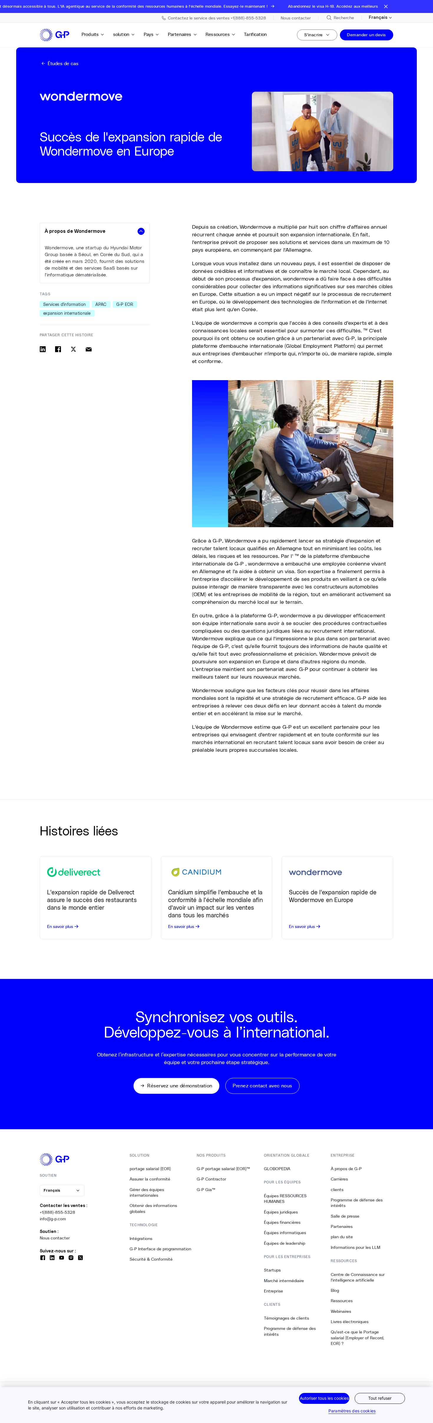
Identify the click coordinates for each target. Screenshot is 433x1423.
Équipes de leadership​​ (284, 1243)
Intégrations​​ (141, 1238)
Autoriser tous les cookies (324, 1398)
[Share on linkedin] (43, 349)
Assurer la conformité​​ (150, 1179)
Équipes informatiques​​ (285, 1232)
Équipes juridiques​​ (281, 1212)
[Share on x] (73, 349)
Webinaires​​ (341, 1311)
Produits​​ (90, 34)
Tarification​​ (255, 34)
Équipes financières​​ (282, 1222)
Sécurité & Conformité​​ (151, 1259)
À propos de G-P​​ (346, 1168)
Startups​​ (272, 1270)
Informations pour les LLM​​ (356, 1247)
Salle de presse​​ (345, 1216)
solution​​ (121, 34)
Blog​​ (335, 1290)
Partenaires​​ (180, 34)
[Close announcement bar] (386, 6)
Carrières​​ (339, 1179)
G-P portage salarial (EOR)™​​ (223, 1168)
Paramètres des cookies (352, 1410)
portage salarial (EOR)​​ (150, 1168)
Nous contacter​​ (55, 1238)
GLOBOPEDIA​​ (277, 1168)
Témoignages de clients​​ (286, 1318)
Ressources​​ (218, 34)
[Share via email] (89, 349)
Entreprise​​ (273, 1291)
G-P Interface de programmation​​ (160, 1248)
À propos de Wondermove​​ (75, 231)
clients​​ (337, 1189)
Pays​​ (149, 34)
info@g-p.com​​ (53, 1218)
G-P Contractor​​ (212, 1179)
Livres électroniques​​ (350, 1321)
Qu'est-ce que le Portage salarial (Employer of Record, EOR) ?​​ (357, 1338)
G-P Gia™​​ (206, 1189)
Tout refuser (379, 1398)
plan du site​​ (342, 1236)
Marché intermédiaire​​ (284, 1280)
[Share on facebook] (58, 349)
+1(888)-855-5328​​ (57, 1212)
